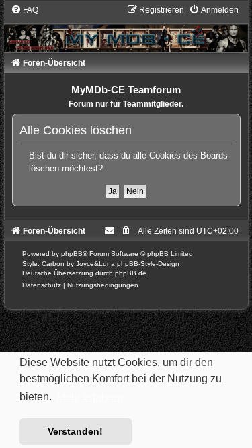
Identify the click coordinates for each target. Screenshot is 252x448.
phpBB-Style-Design (148, 263)
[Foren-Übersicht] (126, 28)
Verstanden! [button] (75, 431)
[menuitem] (24, 10)
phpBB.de (130, 273)
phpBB (72, 253)
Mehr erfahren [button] (89, 397)
